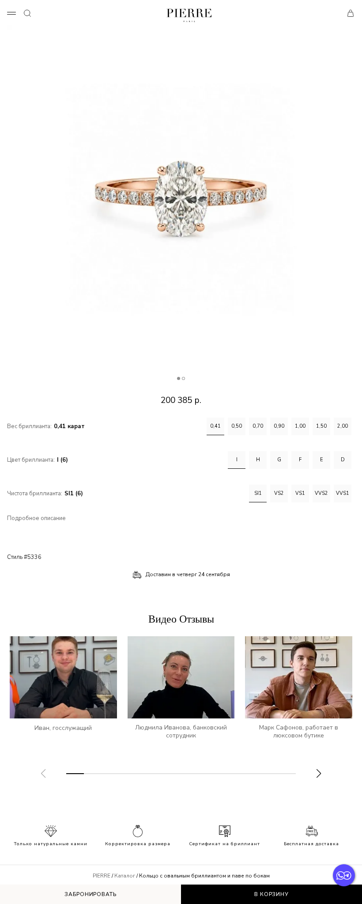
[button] (319, 774)
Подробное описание (36, 518)
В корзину (271, 894)
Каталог (124, 875)
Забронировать (90, 894)
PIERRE (101, 875)
